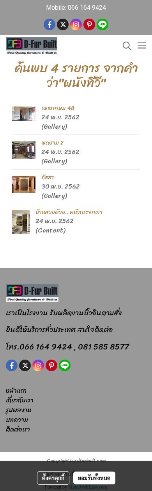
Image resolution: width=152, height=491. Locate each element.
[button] (124, 46)
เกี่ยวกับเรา (20, 400)
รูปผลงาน (18, 410)
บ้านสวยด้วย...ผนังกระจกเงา (69, 212)
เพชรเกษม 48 (57, 108)
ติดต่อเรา (18, 429)
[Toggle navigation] (141, 45)
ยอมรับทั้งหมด (94, 477)
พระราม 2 (52, 143)
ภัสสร (47, 177)
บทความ (17, 419)
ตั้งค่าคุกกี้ (53, 477)
